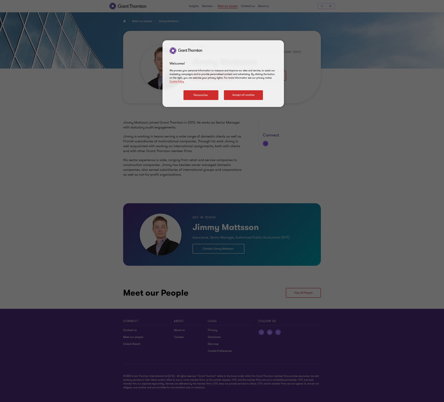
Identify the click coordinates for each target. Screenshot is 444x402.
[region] (223, 73)
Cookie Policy (176, 81)
